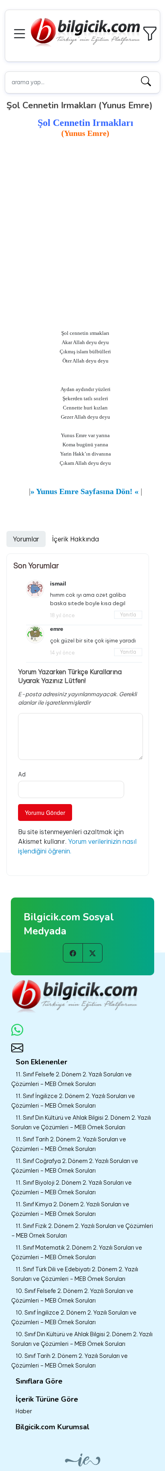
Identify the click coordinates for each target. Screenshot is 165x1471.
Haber (24, 1411)
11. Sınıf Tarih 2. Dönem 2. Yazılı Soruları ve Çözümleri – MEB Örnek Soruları (68, 1144)
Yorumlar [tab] (26, 539)
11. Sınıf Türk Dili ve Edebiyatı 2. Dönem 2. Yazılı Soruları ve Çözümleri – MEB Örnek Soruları (74, 1274)
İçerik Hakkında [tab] (75, 539)
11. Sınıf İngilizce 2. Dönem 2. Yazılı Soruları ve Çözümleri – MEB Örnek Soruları (73, 1100)
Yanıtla (128, 615)
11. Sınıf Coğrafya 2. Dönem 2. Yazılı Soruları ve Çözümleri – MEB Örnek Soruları (74, 1165)
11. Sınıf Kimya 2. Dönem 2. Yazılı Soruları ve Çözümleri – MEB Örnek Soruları (70, 1209)
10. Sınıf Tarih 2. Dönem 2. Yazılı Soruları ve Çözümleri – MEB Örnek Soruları (69, 1360)
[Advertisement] (82, 226)
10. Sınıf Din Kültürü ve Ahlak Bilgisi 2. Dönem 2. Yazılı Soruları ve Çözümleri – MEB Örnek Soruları (82, 1339)
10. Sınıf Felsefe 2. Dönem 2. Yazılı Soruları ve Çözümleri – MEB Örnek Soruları (72, 1295)
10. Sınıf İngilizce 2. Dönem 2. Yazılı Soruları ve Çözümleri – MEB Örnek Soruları (74, 1317)
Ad (22, 774)
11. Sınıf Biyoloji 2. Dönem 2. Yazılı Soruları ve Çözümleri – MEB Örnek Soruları (71, 1187)
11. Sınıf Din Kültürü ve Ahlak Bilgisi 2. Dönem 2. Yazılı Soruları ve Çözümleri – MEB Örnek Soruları (81, 1122)
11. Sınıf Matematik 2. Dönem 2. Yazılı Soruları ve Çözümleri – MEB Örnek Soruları (76, 1252)
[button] (21, 32)
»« (84, 491)
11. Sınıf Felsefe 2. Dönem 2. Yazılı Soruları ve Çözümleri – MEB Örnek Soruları (71, 1079)
